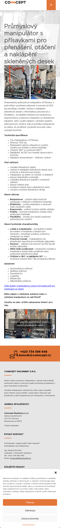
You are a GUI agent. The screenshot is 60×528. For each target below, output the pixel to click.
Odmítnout (30, 510)
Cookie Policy (28, 524)
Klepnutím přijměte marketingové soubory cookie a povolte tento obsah (30, 323)
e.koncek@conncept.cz (20, 458)
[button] (55, 472)
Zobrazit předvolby (30, 518)
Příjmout (30, 502)
